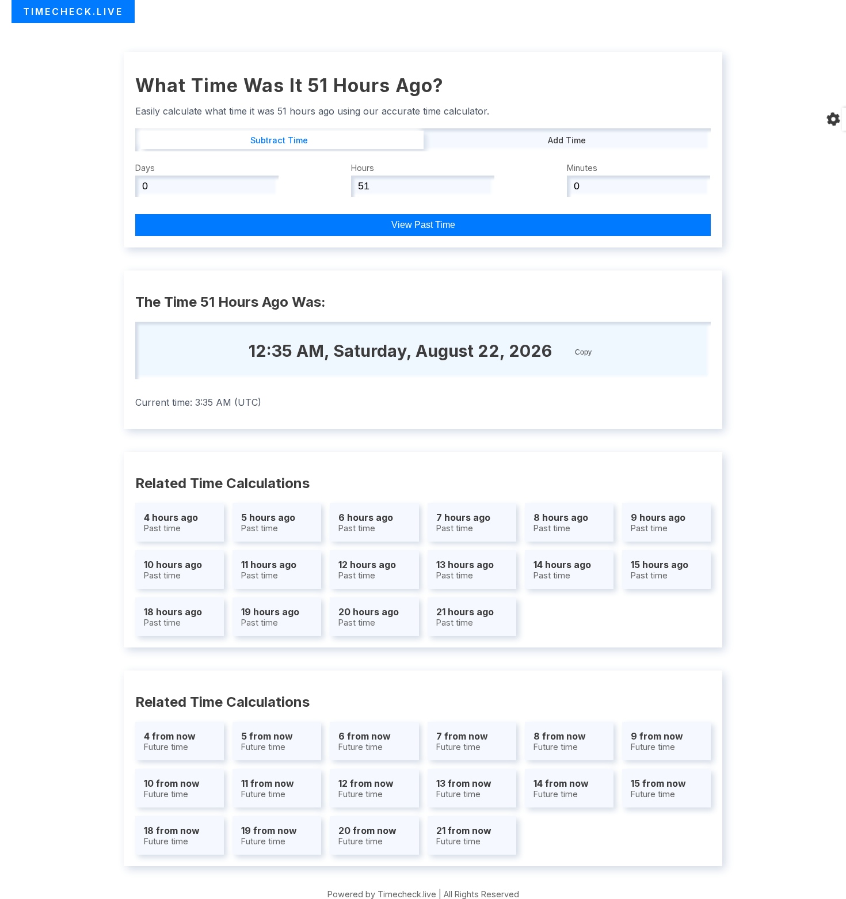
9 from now (657, 741)
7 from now (462, 741)
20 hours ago (368, 616)
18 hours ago (173, 616)
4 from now (170, 741)
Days (145, 168)
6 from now (364, 741)
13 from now (463, 788)
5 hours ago (268, 522)
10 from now (172, 788)
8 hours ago (560, 522)
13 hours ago (465, 569)
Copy (583, 352)
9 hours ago (658, 522)
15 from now (658, 788)
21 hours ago (465, 616)
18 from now (172, 835)
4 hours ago (171, 522)
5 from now (267, 741)
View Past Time (423, 225)
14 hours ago (562, 569)
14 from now (561, 788)
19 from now (269, 835)
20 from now (367, 835)
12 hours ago (367, 569)
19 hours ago (270, 616)
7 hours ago (463, 522)
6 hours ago (365, 522)
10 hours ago (173, 569)
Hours (362, 168)
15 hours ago (659, 569)
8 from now (559, 741)
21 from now (463, 835)
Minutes (582, 168)
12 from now (366, 788)
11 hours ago (268, 569)
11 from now (267, 788)
